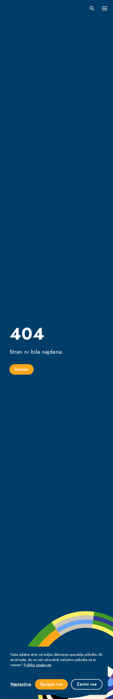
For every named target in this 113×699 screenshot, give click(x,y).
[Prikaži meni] (104, 8)
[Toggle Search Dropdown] (92, 8)
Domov (21, 369)
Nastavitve (21, 684)
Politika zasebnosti (37, 665)
